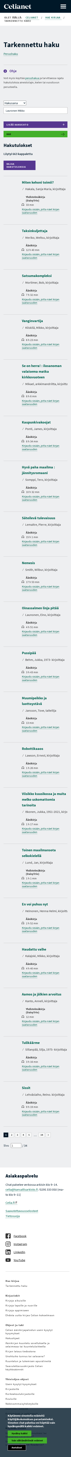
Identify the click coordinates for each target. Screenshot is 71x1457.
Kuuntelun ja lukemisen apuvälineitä (28, 1361)
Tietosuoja (13, 1216)
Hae (9, 134)
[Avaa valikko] (63, 6)
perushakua (32, 78)
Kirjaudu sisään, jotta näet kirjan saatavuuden (40, 211)
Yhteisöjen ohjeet (17, 1379)
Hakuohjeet (13, 1338)
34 (42, 1135)
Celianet (32, 17)
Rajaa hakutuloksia (17, 165)
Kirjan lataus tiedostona (21, 1351)
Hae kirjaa (53, 17)
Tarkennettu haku (16, 1286)
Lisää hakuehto (17, 124)
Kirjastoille (12, 1389)
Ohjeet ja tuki (15, 1325)
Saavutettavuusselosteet (22, 1211)
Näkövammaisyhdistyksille (22, 1403)
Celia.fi (10, 1203)
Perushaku (11, 54)
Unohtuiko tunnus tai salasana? (25, 1356)
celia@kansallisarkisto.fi (22, 1189)
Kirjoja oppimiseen (17, 1310)
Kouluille (11, 1399)
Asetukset (17, 1447)
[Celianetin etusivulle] (17, 7)
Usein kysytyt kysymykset (21, 1384)
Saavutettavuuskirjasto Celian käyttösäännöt (24, 1367)
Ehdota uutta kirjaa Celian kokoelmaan (30, 1315)
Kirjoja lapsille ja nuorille (21, 1305)
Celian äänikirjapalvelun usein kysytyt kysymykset (29, 1331)
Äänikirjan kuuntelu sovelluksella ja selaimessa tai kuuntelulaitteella (28, 1344)
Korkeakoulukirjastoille (20, 1394)
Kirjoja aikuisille (16, 1300)
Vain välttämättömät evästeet (27, 1440)
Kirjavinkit (13, 1295)
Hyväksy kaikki (19, 1433)
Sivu (6, 1145)
